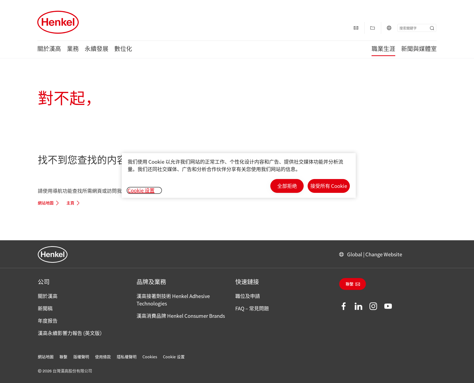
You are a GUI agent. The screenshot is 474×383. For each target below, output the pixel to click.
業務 (73, 49)
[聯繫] (356, 28)
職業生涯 (383, 49)
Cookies (149, 357)
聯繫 (350, 284)
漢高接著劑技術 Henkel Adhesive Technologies (173, 299)
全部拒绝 (287, 185)
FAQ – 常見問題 (252, 308)
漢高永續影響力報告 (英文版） (71, 333)
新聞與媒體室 (419, 49)
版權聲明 (81, 357)
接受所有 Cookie (328, 185)
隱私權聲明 (127, 357)
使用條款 (103, 357)
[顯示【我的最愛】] (372, 28)
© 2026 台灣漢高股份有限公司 (65, 371)
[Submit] (432, 28)
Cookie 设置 (174, 357)
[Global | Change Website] (389, 28)
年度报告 (48, 320)
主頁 (70, 203)
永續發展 (96, 49)
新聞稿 (45, 308)
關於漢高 (49, 49)
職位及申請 (247, 296)
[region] (239, 175)
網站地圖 (46, 203)
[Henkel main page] (58, 22)
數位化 (123, 49)
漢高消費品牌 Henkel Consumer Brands (181, 315)
